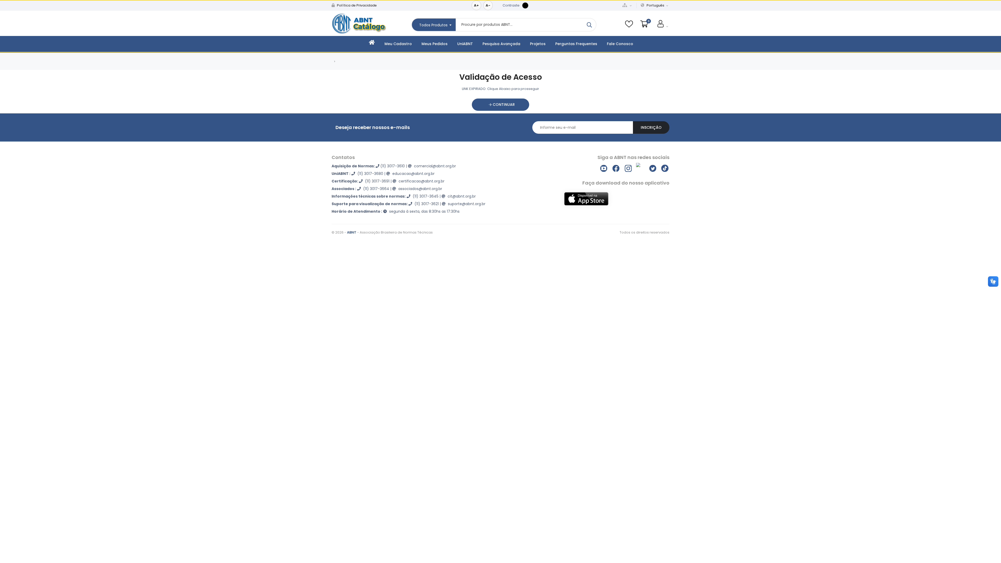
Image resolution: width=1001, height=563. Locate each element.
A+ (476, 5)
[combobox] (433, 25)
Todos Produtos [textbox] (433, 25)
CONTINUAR (503, 104)
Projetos (538, 43)
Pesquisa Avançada (501, 43)
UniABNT (465, 43)
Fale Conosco (620, 43)
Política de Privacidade (356, 5)
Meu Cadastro (398, 43)
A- (488, 5)
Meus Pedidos (435, 43)
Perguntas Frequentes (576, 43)
